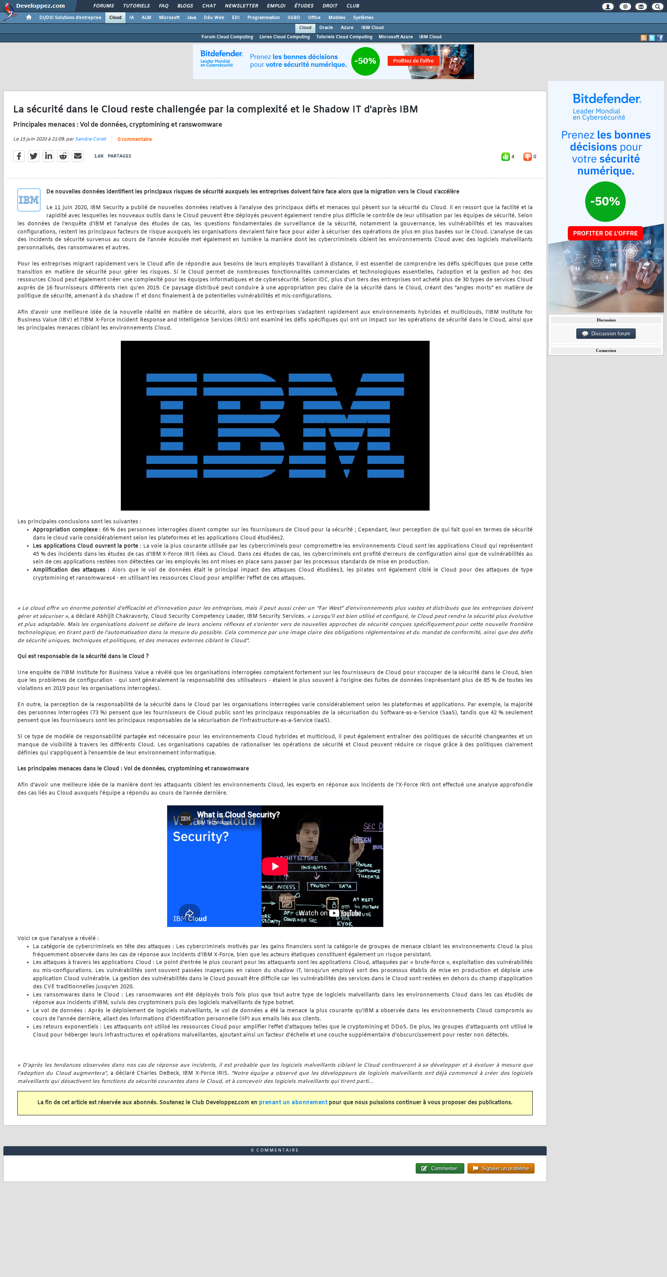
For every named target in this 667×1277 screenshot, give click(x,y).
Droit (330, 6)
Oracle (326, 27)
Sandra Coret (90, 139)
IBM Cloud (372, 27)
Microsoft (169, 17)
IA (131, 17)
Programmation (263, 17)
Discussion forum (609, 334)
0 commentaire (135, 140)
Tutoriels (136, 6)
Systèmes (363, 17)
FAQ (163, 6)
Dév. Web (214, 17)
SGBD (294, 17)
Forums (103, 6)
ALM (146, 17)
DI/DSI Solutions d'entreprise (70, 17)
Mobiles (336, 17)
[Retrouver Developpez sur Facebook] (660, 38)
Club (352, 6)
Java (191, 17)
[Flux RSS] (644, 38)
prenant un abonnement (293, 1102)
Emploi (276, 6)
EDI (236, 17)
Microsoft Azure (396, 37)
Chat (208, 6)
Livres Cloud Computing (284, 37)
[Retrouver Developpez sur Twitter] (652, 38)
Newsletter (241, 6)
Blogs (184, 6)
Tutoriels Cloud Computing (344, 37)
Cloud (115, 17)
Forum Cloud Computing (227, 37)
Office (314, 17)
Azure (347, 27)
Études (303, 6)
